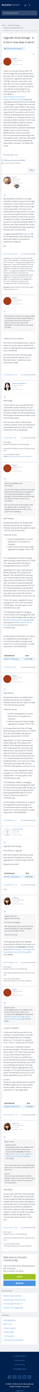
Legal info (19, 1391)
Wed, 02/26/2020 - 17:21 (10, 1115)
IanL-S (14, 177)
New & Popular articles (12, 1296)
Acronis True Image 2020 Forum (13, 28)
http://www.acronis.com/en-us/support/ (19, 456)
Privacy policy (19, 1360)
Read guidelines (9, 1320)
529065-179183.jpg (10, 659)
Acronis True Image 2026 (13, 1308)
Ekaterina (15, 898)
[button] (34, 13)
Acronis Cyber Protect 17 (13, 1304)
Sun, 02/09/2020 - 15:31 (10, 885)
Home (3, 25)
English (25, 5)
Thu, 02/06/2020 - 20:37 (10, 375)
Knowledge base (19, 1369)
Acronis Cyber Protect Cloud (14, 1300)
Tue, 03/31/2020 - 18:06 (10, 1227)
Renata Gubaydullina (19, 383)
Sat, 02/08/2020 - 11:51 (10, 820)
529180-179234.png (11, 877)
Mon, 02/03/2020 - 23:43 (10, 254)
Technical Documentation (13, 1340)
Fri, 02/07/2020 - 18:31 (9, 667)
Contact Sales (8, 1332)
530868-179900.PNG (11, 1106)
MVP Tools (7, 1324)
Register (19, 1283)
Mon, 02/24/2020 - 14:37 (10, 962)
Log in (29, 5)
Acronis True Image (14, 25)
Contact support (9, 1328)
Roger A (15, 58)
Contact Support (19, 1356)
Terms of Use (19, 1364)
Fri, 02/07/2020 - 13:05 (9, 438)
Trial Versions (8, 1336)
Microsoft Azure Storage (17, 620)
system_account (17, 829)
